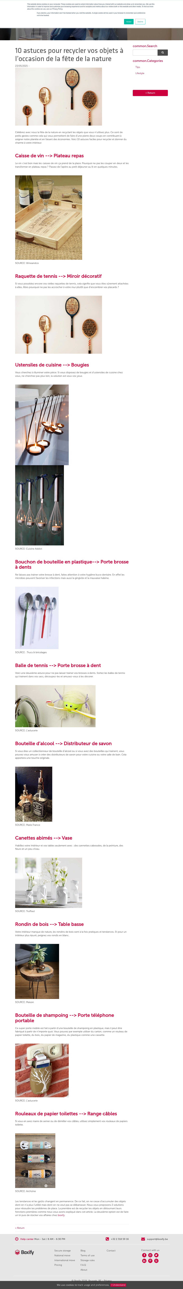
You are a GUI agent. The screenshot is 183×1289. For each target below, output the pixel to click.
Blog (83, 1250)
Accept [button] (128, 21)
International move (64, 1260)
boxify (61, 1215)
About (84, 1269)
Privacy (108, 1280)
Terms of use (88, 1255)
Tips (137, 67)
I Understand (118, 1284)
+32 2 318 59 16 (119, 1239)
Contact (111, 1250)
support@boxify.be (157, 1239)
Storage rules (88, 1260)
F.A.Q (83, 1265)
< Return (20, 1227)
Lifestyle (139, 73)
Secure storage (62, 1250)
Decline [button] (140, 21)
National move (62, 1255)
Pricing (58, 1265)
